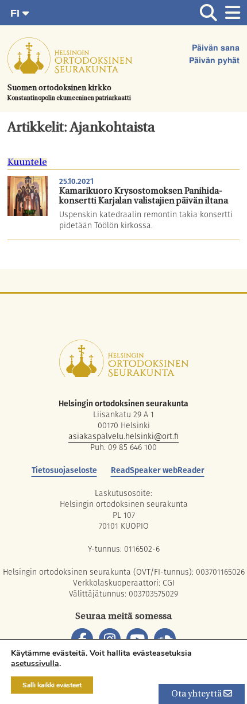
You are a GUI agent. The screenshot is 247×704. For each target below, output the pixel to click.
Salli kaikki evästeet (52, 685)
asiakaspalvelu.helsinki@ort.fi (123, 436)
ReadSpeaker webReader (157, 470)
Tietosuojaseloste (64, 470)
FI (16, 13)
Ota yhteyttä (197, 694)
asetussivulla (35, 664)
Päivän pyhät (214, 60)
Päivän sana (216, 48)
